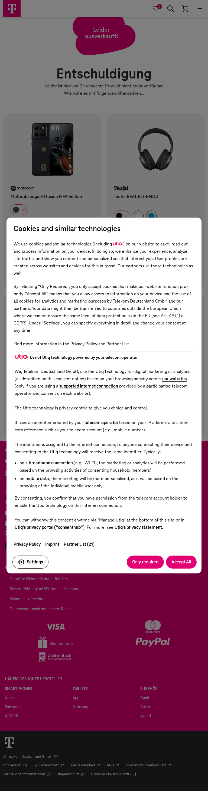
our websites (174, 379)
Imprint (52, 544)
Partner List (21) (79, 544)
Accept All (181, 562)
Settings (35, 562)
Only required (145, 562)
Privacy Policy (27, 544)
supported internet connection (88, 386)
